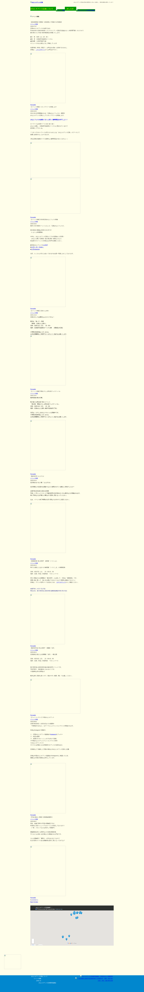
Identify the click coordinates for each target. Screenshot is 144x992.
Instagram (53, 734)
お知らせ (38, 980)
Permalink (33, 104)
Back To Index (34, 902)
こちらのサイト (40, 49)
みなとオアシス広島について (39, 976)
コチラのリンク (61, 582)
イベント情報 (34, 24)
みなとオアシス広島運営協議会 (47, 982)
